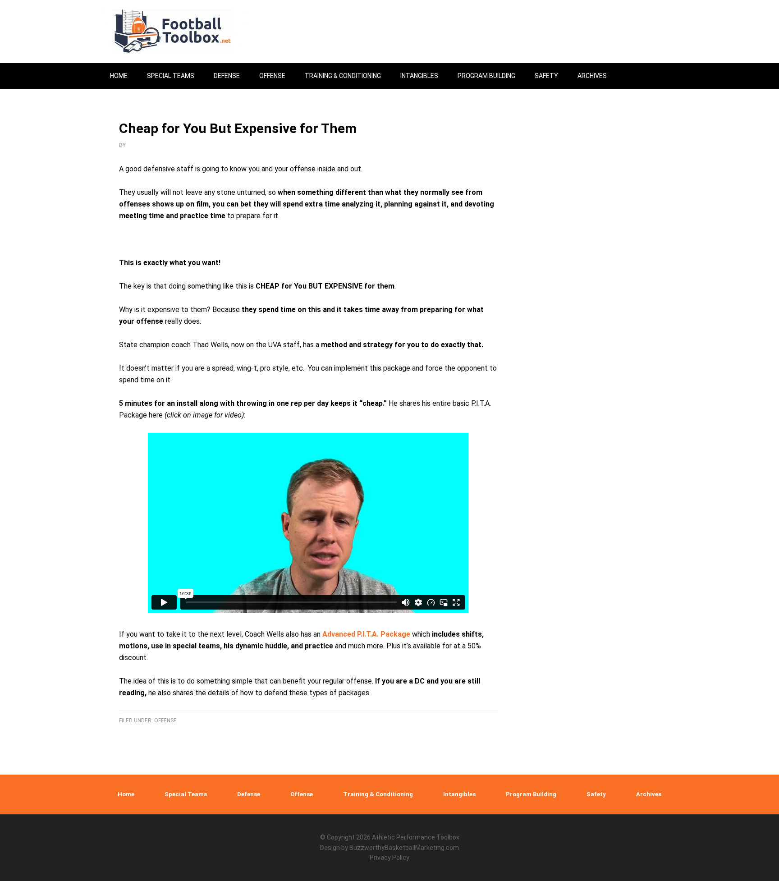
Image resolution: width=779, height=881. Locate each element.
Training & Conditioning (378, 794)
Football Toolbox (177, 31)
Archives (648, 794)
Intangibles (459, 794)
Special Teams (186, 794)
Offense (165, 720)
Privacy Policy (389, 857)
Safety (596, 794)
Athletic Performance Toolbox (415, 837)
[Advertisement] (599, 379)
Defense (248, 794)
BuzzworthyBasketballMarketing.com (404, 847)
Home (126, 794)
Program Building (531, 794)
